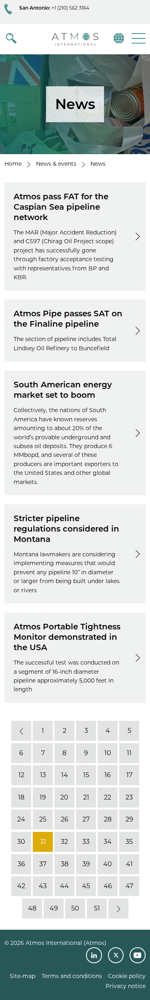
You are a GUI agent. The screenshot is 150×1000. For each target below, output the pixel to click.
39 (86, 864)
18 (21, 797)
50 (75, 908)
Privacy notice (126, 986)
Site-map (22, 976)
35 (129, 841)
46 (107, 886)
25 (42, 819)
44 (64, 886)
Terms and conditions (72, 976)
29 (129, 819)
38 (64, 864)
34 (108, 841)
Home (13, 163)
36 (21, 864)
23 (129, 797)
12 (21, 775)
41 (129, 864)
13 (43, 775)
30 (21, 841)
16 (107, 775)
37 (42, 864)
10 (107, 753)
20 (64, 797)
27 (86, 819)
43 (43, 886)
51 (97, 908)
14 (64, 775)
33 (86, 841)
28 (107, 819)
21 (86, 797)
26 (64, 819)
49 (53, 908)
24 (21, 819)
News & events (56, 163)
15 (86, 775)
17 (129, 775)
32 (64, 841)
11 (129, 753)
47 (129, 886)
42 (21, 886)
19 (43, 797)
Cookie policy (127, 976)
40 (107, 864)
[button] (138, 38)
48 (32, 908)
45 (86, 886)
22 (107, 797)
